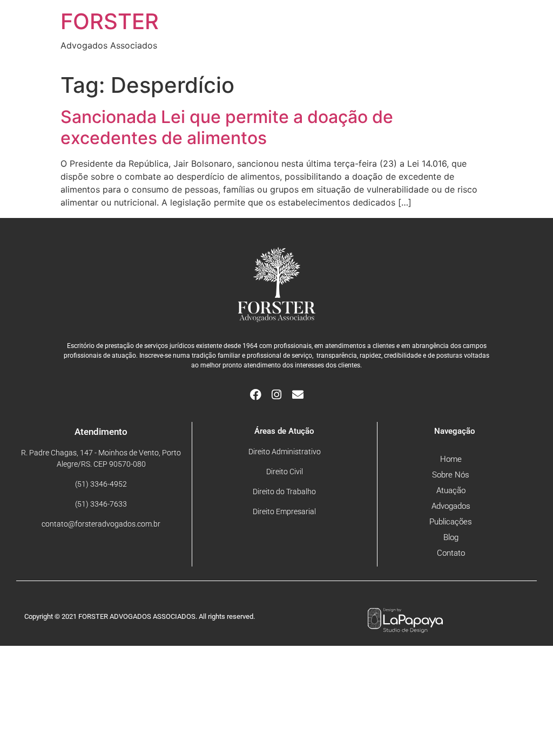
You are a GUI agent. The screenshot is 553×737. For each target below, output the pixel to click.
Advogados (450, 506)
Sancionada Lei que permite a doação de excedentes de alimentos (226, 127)
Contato (451, 553)
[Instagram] (276, 394)
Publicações (450, 522)
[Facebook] (255, 394)
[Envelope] (298, 394)
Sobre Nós (450, 475)
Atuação (451, 490)
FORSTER (109, 21)
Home (451, 459)
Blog (450, 537)
